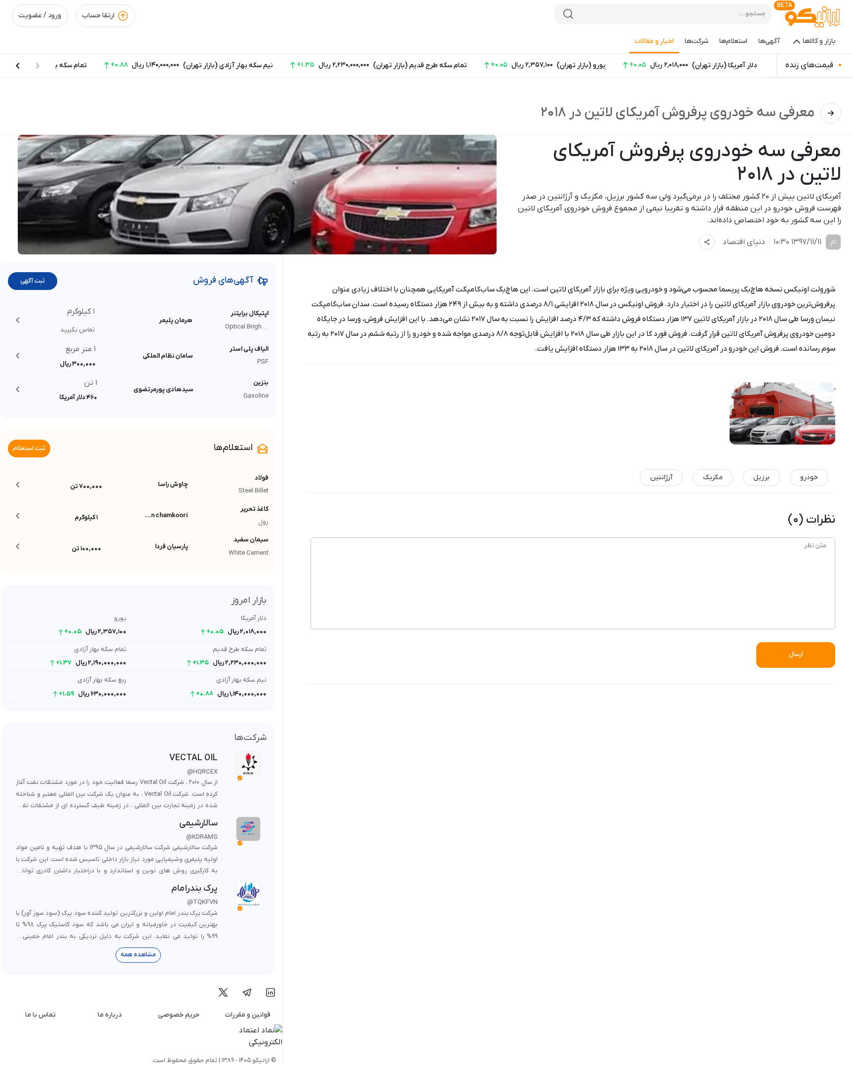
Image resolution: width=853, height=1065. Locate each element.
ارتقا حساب (98, 15)
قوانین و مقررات (248, 1015)
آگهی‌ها (769, 41)
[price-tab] (18, 66)
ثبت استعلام (29, 448)
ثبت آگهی (32, 281)
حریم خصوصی (178, 1015)
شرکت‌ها (696, 41)
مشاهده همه (138, 954)
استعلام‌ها (733, 41)
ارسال (796, 654)
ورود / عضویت (39, 15)
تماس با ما (40, 1015)
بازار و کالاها (819, 41)
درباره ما (109, 1015)
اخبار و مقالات (654, 41)
